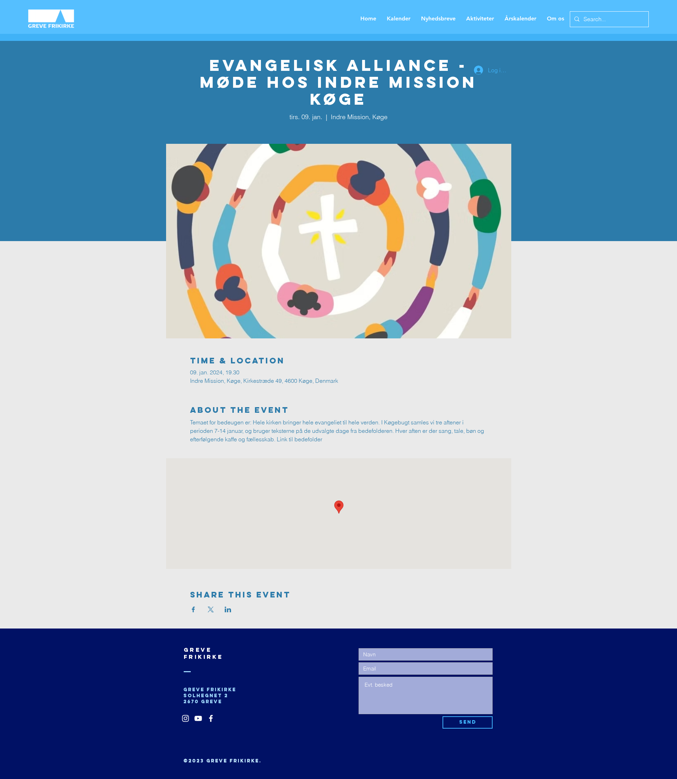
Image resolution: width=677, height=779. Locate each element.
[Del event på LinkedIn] (228, 609)
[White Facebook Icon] (210, 718)
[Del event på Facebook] (193, 609)
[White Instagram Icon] (185, 718)
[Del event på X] (210, 609)
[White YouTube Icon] (198, 718)
